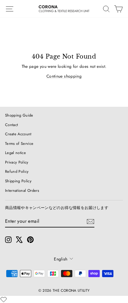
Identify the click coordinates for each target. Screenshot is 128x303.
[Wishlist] (3, 299)
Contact (11, 125)
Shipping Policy (18, 181)
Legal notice (15, 153)
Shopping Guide (19, 115)
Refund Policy (17, 171)
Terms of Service (19, 143)
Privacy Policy (17, 162)
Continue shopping (64, 76)
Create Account (18, 134)
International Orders (22, 190)
